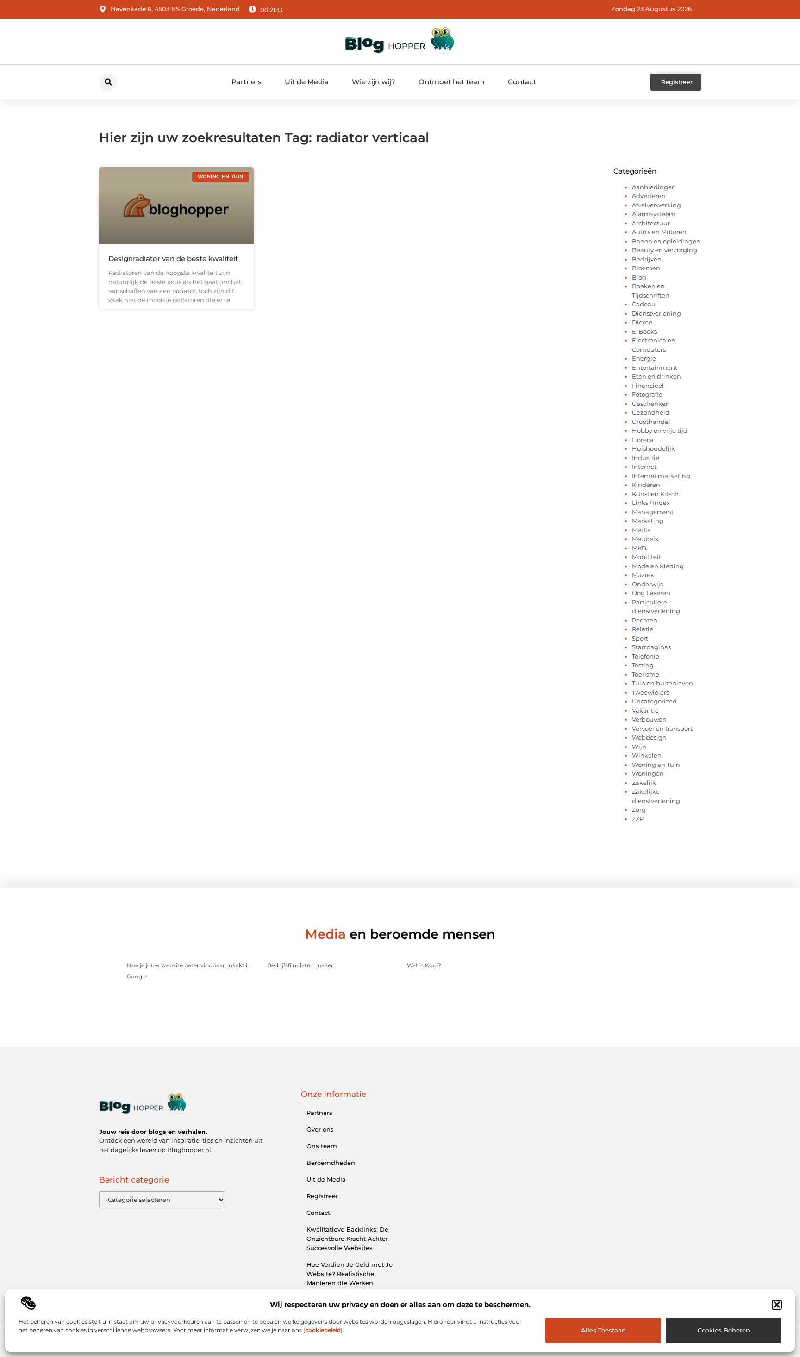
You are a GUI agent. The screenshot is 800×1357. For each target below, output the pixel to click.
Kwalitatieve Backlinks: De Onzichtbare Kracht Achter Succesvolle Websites (347, 1238)
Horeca (643, 439)
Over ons (320, 1129)
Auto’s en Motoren (659, 232)
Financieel (648, 385)
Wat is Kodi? (424, 965)
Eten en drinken (656, 376)
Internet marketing (661, 475)
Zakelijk (644, 782)
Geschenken (651, 403)
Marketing (647, 520)
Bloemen (646, 268)
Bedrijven (647, 259)
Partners (246, 81)
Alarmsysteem (653, 214)
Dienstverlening (656, 313)
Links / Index (651, 502)
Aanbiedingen (654, 187)
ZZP (638, 818)
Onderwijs (647, 584)
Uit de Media (307, 81)
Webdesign (649, 737)
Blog (639, 277)
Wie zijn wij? (373, 81)
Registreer (322, 1196)
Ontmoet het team (452, 81)
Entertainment (654, 367)
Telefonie (645, 656)
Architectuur (651, 223)
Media (641, 530)
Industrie (645, 457)
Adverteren (649, 195)
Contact (522, 81)
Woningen (648, 773)
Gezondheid (650, 412)
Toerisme (645, 674)
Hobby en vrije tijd (660, 430)
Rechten (644, 620)
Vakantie (645, 710)
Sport (640, 638)
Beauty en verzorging (664, 250)
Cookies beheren (724, 1330)
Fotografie (647, 394)
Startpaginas (651, 647)
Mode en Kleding (658, 566)
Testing (643, 665)
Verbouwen (649, 719)
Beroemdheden (330, 1162)
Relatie (642, 629)
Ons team (321, 1146)
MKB (639, 548)
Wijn (639, 746)
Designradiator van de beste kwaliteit (173, 258)
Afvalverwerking (656, 205)
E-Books (644, 331)
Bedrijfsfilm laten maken (301, 965)
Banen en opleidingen (666, 241)
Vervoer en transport (662, 728)
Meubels (645, 538)
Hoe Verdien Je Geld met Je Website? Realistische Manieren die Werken (349, 1274)
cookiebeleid (323, 1329)
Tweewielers (650, 692)
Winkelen (647, 755)
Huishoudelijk (653, 448)
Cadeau (644, 304)
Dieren (642, 322)
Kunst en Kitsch (655, 494)
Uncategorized (654, 701)
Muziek (643, 575)
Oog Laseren (651, 593)
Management (653, 512)
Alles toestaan (603, 1330)
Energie (644, 358)
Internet (644, 466)
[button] (776, 1304)
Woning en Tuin (656, 764)
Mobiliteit (646, 556)
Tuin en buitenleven (662, 683)
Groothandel (651, 421)
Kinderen (646, 484)
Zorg (639, 809)
